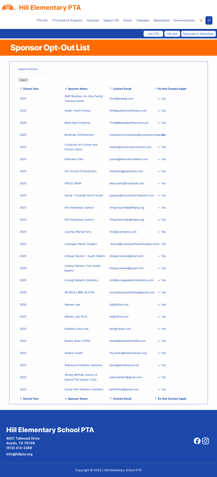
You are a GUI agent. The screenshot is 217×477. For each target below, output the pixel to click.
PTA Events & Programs (67, 20)
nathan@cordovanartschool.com (130, 147)
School (127, 20)
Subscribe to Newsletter (198, 33)
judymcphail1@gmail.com (126, 377)
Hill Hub (172, 33)
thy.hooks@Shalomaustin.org (128, 353)
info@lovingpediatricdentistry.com (132, 280)
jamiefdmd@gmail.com (124, 389)
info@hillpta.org (19, 454)
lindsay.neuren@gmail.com (126, 256)
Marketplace (162, 20)
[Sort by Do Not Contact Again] (155, 88)
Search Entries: (28, 69)
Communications (184, 20)
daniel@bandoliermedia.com (128, 340)
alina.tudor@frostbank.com (127, 183)
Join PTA (153, 33)
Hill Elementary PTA (50, 7)
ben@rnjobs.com (120, 328)
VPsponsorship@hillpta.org (127, 207)
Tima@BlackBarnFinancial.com (129, 122)
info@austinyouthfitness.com (128, 110)
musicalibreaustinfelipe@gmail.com (132, 292)
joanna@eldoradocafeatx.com (129, 159)
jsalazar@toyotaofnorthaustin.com (132, 195)
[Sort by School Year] (21, 88)
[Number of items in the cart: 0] (200, 20)
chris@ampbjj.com (121, 98)
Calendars (142, 20)
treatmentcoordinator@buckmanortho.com (137, 134)
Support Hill (111, 20)
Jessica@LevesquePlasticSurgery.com (134, 244)
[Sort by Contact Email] (111, 88)
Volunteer (93, 20)
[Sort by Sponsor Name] (66, 88)
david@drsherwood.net (124, 365)
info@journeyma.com (123, 231)
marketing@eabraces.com (126, 171)
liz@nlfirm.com (119, 304)
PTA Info (42, 20)
